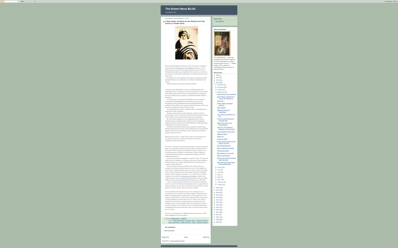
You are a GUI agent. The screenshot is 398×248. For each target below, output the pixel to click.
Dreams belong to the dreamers (226, 94)
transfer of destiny (202, 222)
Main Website (219, 21)
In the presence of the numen (226, 131)
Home (186, 237)
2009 (217, 219)
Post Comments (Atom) (177, 241)
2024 (217, 80)
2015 (217, 205)
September (221, 92)
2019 (217, 195)
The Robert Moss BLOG (180, 8)
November (221, 87)
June (219, 172)
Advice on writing (222, 139)
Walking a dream (222, 134)
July (219, 170)
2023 (217, 82)
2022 (217, 187)
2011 (217, 214)
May (219, 175)
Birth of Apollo (221, 107)
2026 (217, 75)
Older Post (206, 237)
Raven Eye (220, 136)
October (220, 89)
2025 (217, 77)
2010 (217, 217)
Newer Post (165, 237)
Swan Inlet (220, 101)
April (219, 177)
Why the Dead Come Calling (225, 148)
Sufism (194, 222)
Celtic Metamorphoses (224, 146)
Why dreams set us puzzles (225, 153)
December (221, 85)
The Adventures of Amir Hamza (185, 68)
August (220, 167)
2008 (217, 222)
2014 (217, 207)
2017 (217, 200)
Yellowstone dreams (223, 151)
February (220, 182)
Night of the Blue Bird (223, 155)
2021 (217, 190)
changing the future (201, 220)
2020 (217, 192)
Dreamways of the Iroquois (189, 176)
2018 (217, 197)
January (220, 184)
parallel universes (186, 222)
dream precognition (174, 222)
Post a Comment (169, 230)
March (220, 179)
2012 (217, 212)
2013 (217, 210)
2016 (217, 202)
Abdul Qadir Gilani (178, 220)
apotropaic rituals (190, 220)
